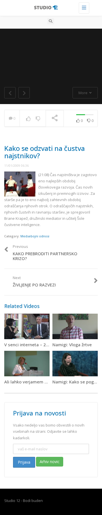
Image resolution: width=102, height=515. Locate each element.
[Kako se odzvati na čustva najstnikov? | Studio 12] (49, 7)
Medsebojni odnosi (34, 236)
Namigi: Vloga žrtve (72, 344)
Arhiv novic (50, 461)
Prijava (24, 462)
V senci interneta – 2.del (28, 344)
